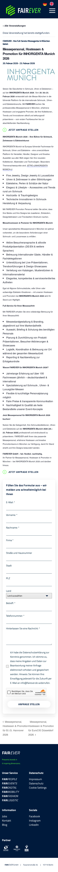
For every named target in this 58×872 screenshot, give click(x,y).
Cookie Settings (38, 788)
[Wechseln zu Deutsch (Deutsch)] (45, 4)
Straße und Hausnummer (19, 553)
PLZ (8, 578)
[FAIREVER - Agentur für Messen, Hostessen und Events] (25, 10)
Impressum (35, 779)
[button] (52, 10)
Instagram (35, 820)
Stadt (9, 565)
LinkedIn (34, 825)
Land (8, 591)
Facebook (34, 816)
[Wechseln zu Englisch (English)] (51, 4)
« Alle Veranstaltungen (14, 25)
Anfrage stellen (29, 704)
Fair (9, 779)
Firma (9, 540)
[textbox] (26, 595)
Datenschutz (36, 783)
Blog (4, 825)
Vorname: (11, 515)
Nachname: (12, 527)
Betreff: (10, 603)
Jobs (4, 816)
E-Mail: (10, 502)
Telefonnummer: (15, 616)
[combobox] (29, 595)
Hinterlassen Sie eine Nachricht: (23, 628)
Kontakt (6, 820)
